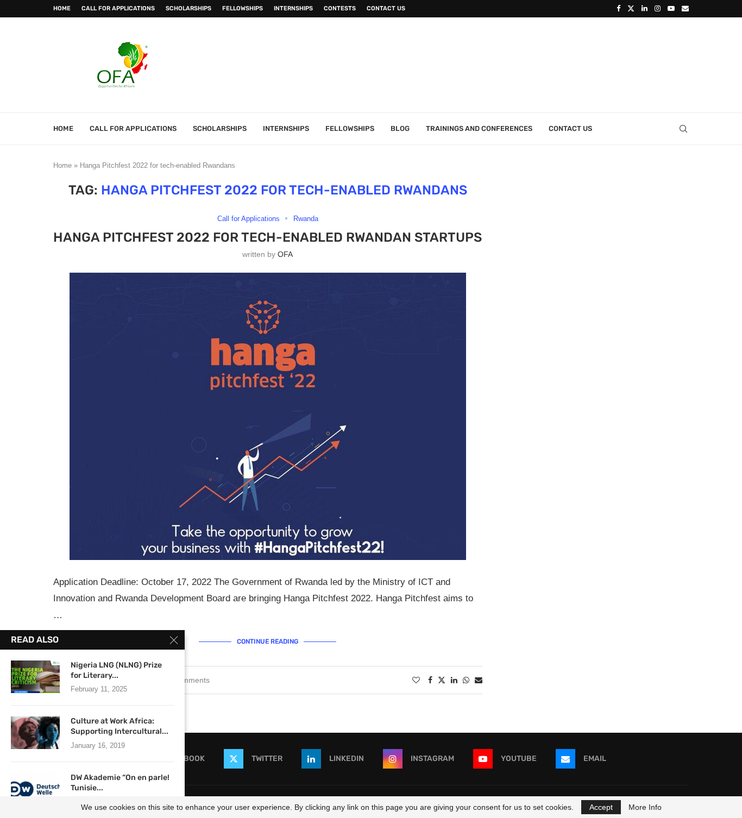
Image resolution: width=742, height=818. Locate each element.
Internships (293, 8)
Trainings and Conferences (479, 128)
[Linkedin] (644, 8)
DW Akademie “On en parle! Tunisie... (120, 782)
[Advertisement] (491, 63)
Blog (400, 128)
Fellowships (242, 8)
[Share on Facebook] (430, 680)
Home (62, 8)
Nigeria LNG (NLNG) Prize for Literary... (116, 670)
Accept (601, 807)
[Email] (685, 8)
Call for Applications (118, 8)
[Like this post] (416, 680)
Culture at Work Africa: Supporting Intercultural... (119, 726)
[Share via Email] (478, 680)
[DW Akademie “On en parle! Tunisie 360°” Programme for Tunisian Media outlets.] (35, 789)
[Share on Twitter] (441, 679)
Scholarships (188, 8)
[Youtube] (671, 8)
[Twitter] (630, 8)
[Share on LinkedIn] (454, 680)
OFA (285, 254)
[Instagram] (658, 8)
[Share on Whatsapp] (466, 680)
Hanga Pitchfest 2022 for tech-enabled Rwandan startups (267, 237)
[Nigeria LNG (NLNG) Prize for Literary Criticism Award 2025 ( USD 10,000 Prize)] (35, 676)
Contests (340, 8)
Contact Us (386, 8)
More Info (645, 807)
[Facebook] (618, 8)
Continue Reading (267, 641)
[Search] (683, 128)
